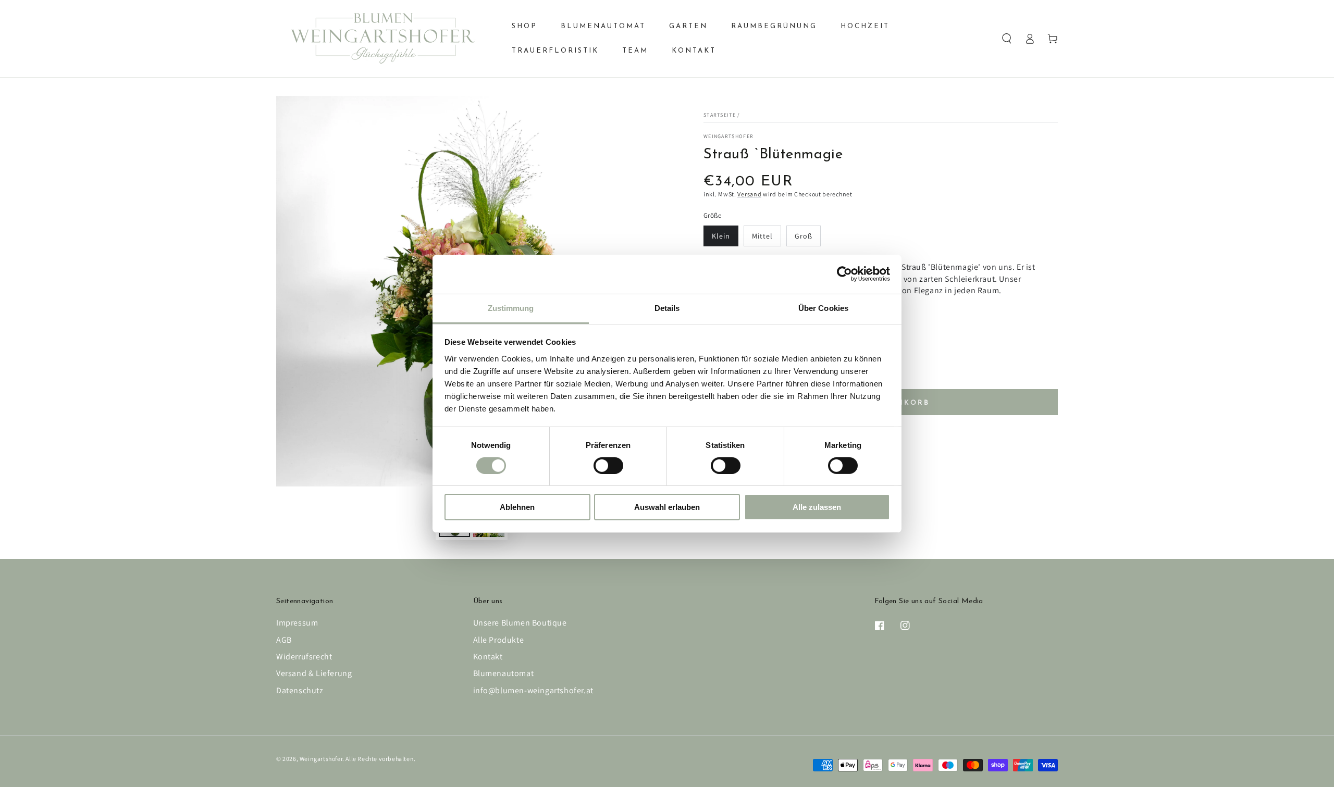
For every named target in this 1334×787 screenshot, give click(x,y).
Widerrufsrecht (304, 656)
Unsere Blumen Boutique (520, 622)
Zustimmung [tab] (511, 307)
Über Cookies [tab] (823, 307)
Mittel (762, 236)
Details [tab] (667, 307)
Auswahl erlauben (667, 507)
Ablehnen (517, 507)
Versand (749, 194)
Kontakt (488, 656)
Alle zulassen (817, 507)
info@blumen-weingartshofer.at (533, 690)
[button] (1006, 38)
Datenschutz (300, 690)
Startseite (719, 114)
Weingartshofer (728, 136)
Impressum (297, 622)
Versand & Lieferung (314, 673)
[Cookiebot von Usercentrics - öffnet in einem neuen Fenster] (844, 274)
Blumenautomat (503, 673)
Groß (803, 236)
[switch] (608, 465)
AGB (284, 639)
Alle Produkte (498, 639)
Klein (721, 236)
